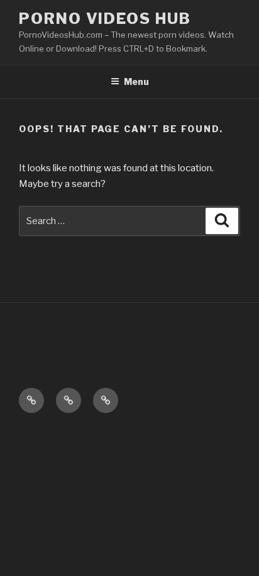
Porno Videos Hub (105, 18)
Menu (136, 81)
